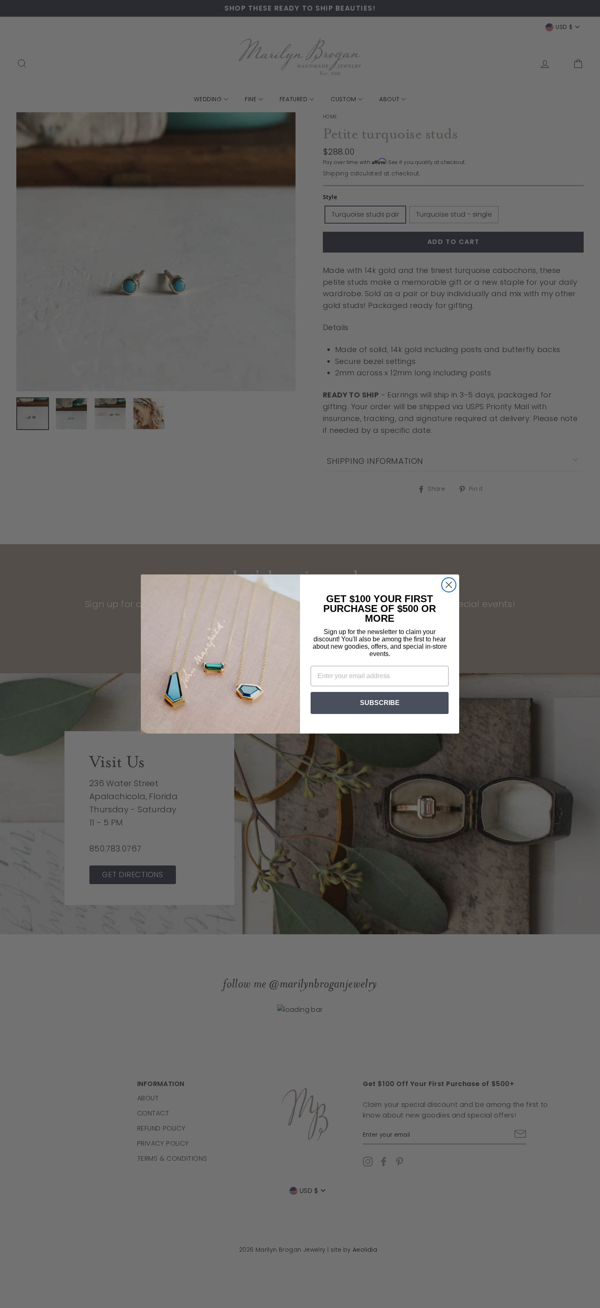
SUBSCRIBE (380, 702)
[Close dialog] (449, 585)
